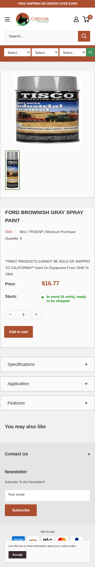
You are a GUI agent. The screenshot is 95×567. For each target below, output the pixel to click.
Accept (17, 554)
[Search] (84, 36)
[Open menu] (7, 19)
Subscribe (20, 510)
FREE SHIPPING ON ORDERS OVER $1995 (47, 3)
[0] (86, 19)
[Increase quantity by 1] (36, 314)
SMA (8, 232)
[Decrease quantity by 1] (10, 314)
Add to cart (18, 332)
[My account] (76, 19)
